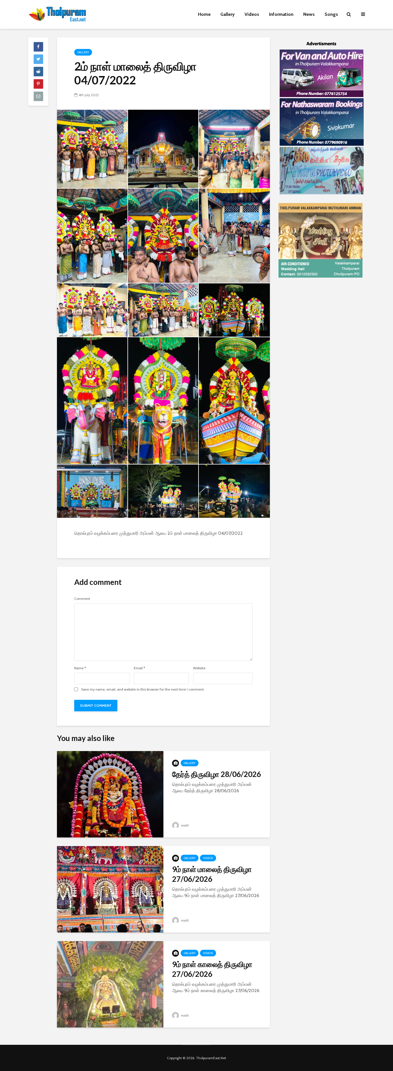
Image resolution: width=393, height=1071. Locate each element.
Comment (82, 598)
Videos (252, 14)
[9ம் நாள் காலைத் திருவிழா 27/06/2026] (110, 984)
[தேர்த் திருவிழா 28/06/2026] (110, 794)
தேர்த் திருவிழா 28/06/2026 (216, 774)
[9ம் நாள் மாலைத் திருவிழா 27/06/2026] (110, 889)
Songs (331, 14)
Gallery (227, 14)
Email (139, 668)
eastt (184, 825)
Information (281, 14)
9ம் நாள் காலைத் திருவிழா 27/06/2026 (212, 969)
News (309, 14)
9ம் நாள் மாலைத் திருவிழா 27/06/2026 (212, 874)
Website (199, 668)
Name (80, 668)
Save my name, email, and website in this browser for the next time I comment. (143, 689)
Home (204, 14)
